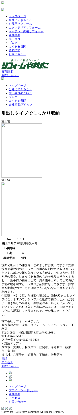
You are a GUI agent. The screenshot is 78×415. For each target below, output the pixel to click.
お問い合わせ (17, 54)
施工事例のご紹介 (20, 93)
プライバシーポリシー (23, 390)
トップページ (17, 16)
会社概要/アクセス (21, 104)
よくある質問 (17, 46)
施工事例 (14, 38)
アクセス (7, 362)
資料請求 (14, 50)
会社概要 (14, 35)
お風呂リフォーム (20, 23)
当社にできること (20, 19)
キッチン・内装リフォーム (26, 31)
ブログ (13, 42)
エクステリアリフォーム (25, 27)
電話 (4, 358)
